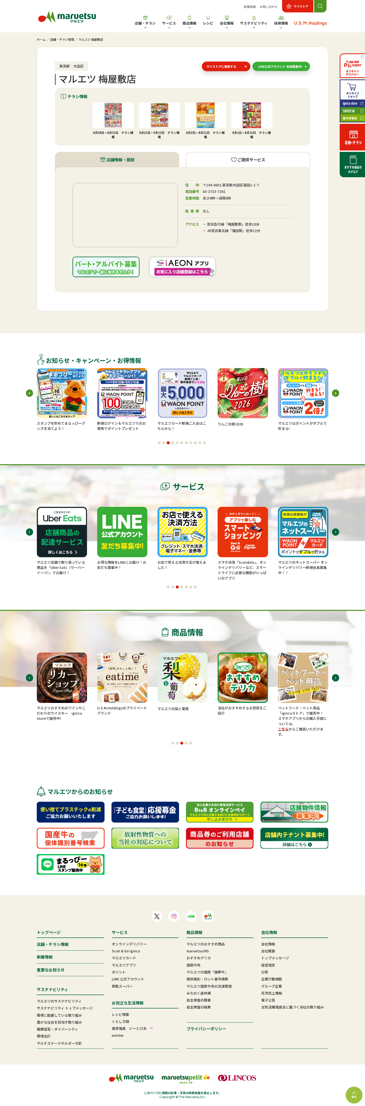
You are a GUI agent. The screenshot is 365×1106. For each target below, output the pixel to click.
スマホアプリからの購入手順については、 (302, 721)
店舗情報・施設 (120, 160)
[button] (159, 442)
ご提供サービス (251, 160)
